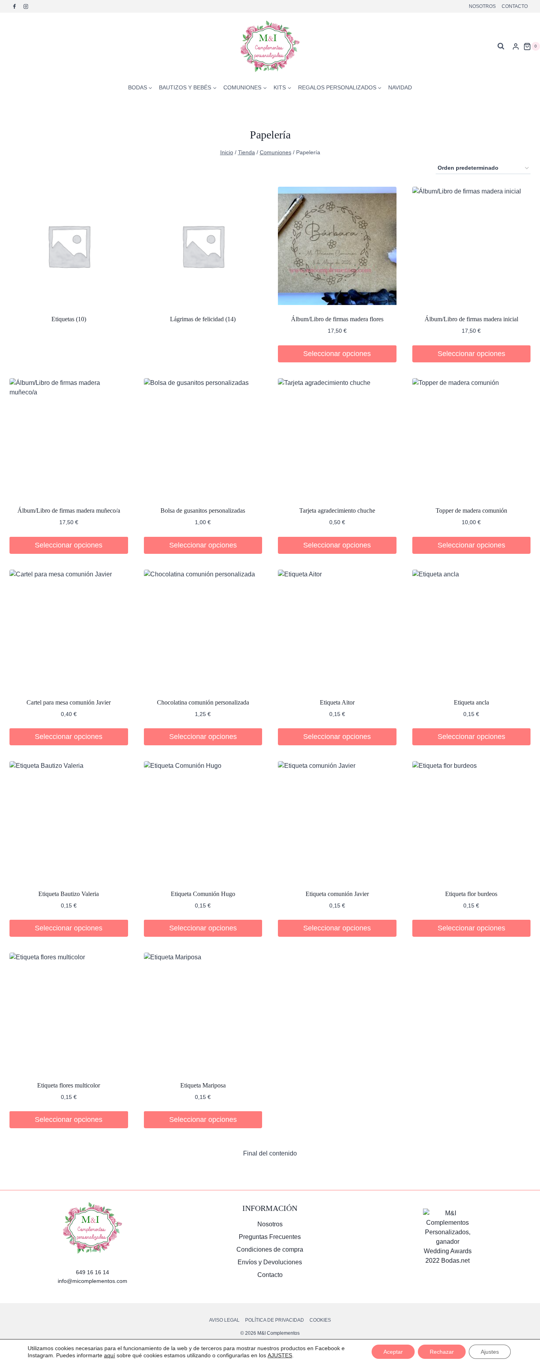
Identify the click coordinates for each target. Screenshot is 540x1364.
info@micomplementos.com (92, 1281)
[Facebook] (14, 6)
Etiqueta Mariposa (203, 1085)
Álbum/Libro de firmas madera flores (337, 319)
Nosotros (482, 6)
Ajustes (490, 1352)
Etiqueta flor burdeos (471, 893)
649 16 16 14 (92, 1272)
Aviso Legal (224, 1320)
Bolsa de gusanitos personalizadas (202, 510)
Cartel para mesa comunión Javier (68, 702)
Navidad (400, 87)
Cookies (320, 1320)
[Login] (515, 46)
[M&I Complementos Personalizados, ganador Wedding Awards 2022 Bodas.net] (448, 1237)
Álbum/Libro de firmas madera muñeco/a (68, 510)
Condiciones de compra (269, 1249)
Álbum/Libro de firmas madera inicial (471, 319)
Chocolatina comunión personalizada (203, 702)
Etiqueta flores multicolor (68, 1085)
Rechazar (442, 1352)
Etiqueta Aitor (337, 702)
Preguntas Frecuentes (270, 1236)
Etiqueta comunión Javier (337, 893)
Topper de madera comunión (471, 510)
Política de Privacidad (274, 1320)
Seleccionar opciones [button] (337, 354)
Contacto (515, 6)
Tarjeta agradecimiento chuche (337, 510)
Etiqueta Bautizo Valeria (68, 893)
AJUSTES (280, 1355)
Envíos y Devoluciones (270, 1262)
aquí (109, 1355)
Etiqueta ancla (471, 702)
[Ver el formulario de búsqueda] (501, 46)
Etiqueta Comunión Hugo (203, 893)
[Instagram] (26, 6)
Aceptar (393, 1352)
